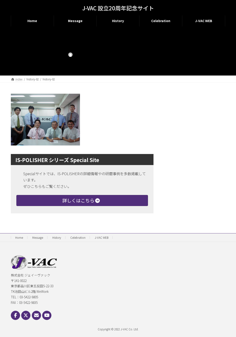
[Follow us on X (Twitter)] (25, 315)
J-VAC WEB (101, 237)
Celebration (78, 237)
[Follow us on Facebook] (15, 315)
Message (37, 237)
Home (19, 237)
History (56, 237)
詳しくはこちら (78, 200)
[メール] (36, 315)
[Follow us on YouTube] (46, 315)
